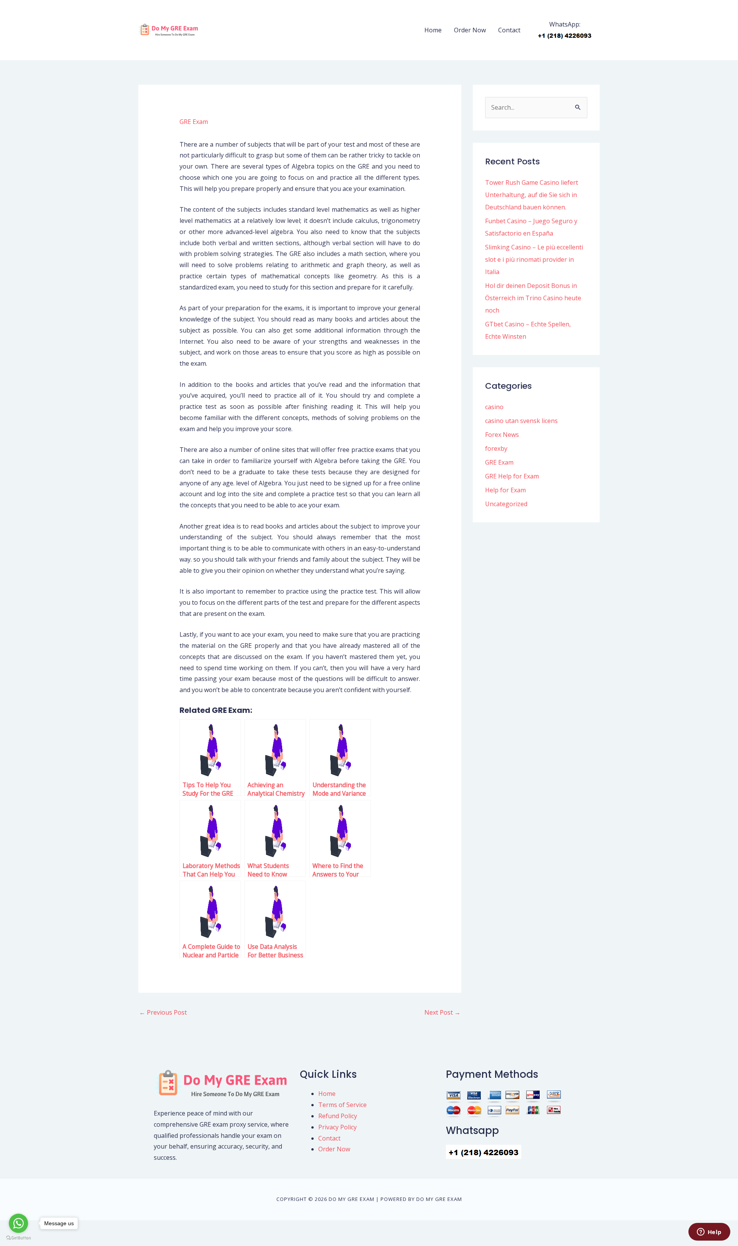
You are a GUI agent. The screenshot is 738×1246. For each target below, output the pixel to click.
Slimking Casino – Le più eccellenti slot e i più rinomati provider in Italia (534, 259)
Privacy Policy (337, 1127)
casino (494, 407)
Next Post (442, 1012)
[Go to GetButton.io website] (18, 1238)
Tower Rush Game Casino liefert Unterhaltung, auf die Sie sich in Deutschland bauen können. (531, 194)
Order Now (470, 30)
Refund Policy (337, 1116)
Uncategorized (506, 504)
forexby (496, 448)
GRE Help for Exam (512, 476)
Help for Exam (505, 490)
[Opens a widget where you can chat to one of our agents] (709, 1232)
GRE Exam (194, 121)
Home (433, 30)
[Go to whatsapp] (18, 1223)
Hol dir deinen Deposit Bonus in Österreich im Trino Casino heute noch (533, 297)
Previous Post (163, 1012)
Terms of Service (342, 1104)
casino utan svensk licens (521, 420)
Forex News (502, 434)
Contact (509, 30)
